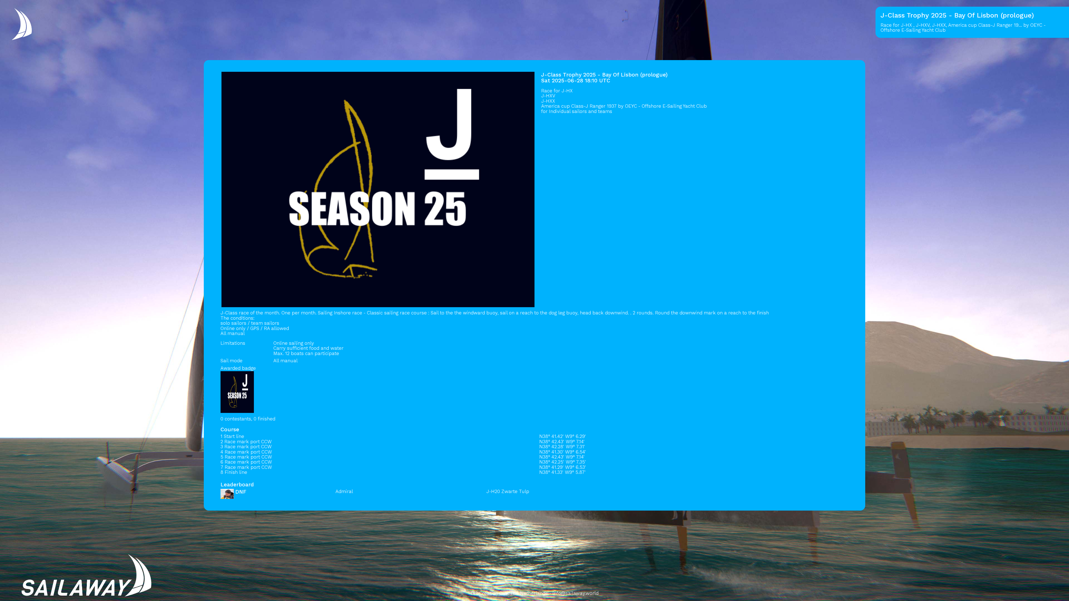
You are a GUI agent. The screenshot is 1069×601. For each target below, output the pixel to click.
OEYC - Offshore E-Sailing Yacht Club (666, 106)
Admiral (344, 491)
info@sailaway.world (576, 593)
